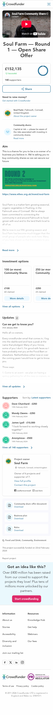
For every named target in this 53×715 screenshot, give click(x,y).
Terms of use (8, 686)
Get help (32, 627)
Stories (6, 627)
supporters (13, 79)
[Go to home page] (13, 3)
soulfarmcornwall (24, 490)
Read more (19, 138)
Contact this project (25, 485)
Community (27, 540)
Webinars (33, 634)
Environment (40, 540)
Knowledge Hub (36, 620)
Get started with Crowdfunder (16, 100)
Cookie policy (37, 686)
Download (18, 506)
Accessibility (9, 634)
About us (7, 620)
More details (17, 298)
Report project (9, 558)
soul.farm (39, 490)
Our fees (32, 641)
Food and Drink (13, 540)
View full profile (22, 481)
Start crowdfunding (26, 599)
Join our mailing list (12, 653)
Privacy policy (22, 686)
